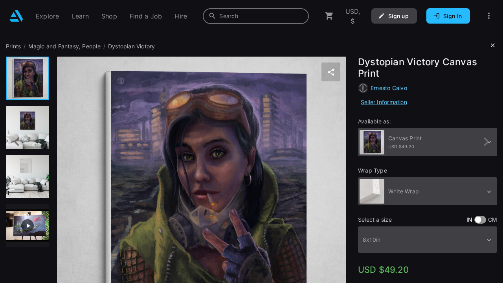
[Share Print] (330, 71)
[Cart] (329, 16)
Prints (13, 46)
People (91, 46)
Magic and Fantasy (53, 46)
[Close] (492, 45)
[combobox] (256, 16)
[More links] (489, 16)
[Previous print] (16, 141)
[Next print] (486, 141)
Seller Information (384, 102)
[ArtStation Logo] (16, 16)
